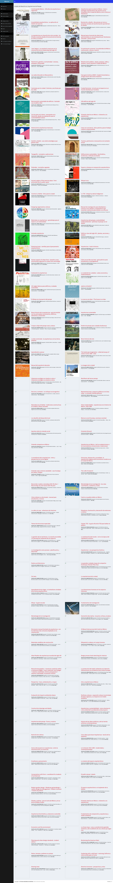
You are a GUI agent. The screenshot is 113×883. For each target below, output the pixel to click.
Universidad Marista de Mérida (27, 881)
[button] (15, 1)
